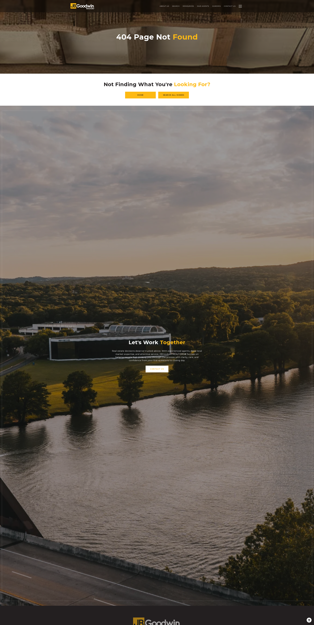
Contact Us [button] (157, 369)
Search (176, 6)
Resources (188, 6)
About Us (164, 6)
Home (140, 95)
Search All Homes (173, 95)
